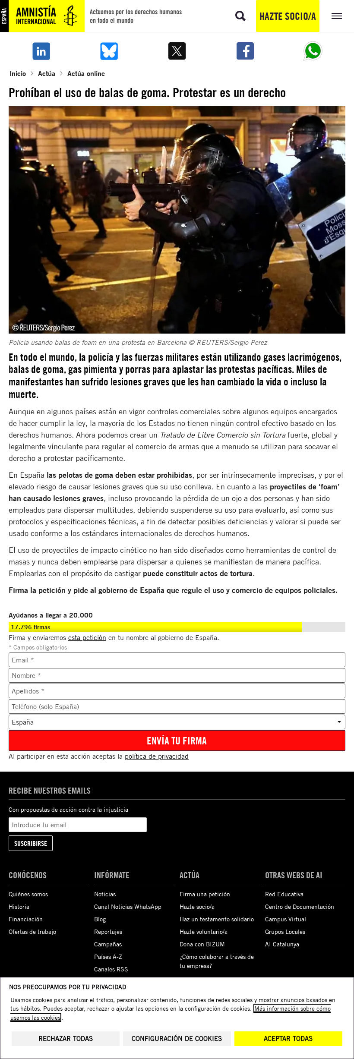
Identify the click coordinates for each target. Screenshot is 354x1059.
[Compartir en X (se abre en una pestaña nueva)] (177, 51)
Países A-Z (108, 956)
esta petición (87, 637)
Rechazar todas (65, 1038)
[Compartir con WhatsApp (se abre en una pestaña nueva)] (313, 51)
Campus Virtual (285, 919)
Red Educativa (284, 894)
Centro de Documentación (299, 906)
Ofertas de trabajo (32, 931)
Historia (19, 906)
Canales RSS (111, 969)
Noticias (105, 894)
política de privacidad (157, 756)
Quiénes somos (28, 894)
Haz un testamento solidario (217, 919)
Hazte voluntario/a (204, 931)
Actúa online (86, 73)
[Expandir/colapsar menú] (336, 16)
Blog (100, 919)
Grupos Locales (285, 931)
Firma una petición (205, 894)
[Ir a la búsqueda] (240, 16)
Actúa (46, 73)
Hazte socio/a (287, 15)
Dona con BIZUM (202, 944)
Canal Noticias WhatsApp (127, 906)
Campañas (108, 944)
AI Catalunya (282, 944)
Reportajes (108, 931)
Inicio (17, 73)
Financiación (26, 919)
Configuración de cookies (177, 1038)
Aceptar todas (288, 1038)
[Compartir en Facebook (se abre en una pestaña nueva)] (245, 51)
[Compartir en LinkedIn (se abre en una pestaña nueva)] (41, 51)
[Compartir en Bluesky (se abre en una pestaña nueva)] (109, 51)
